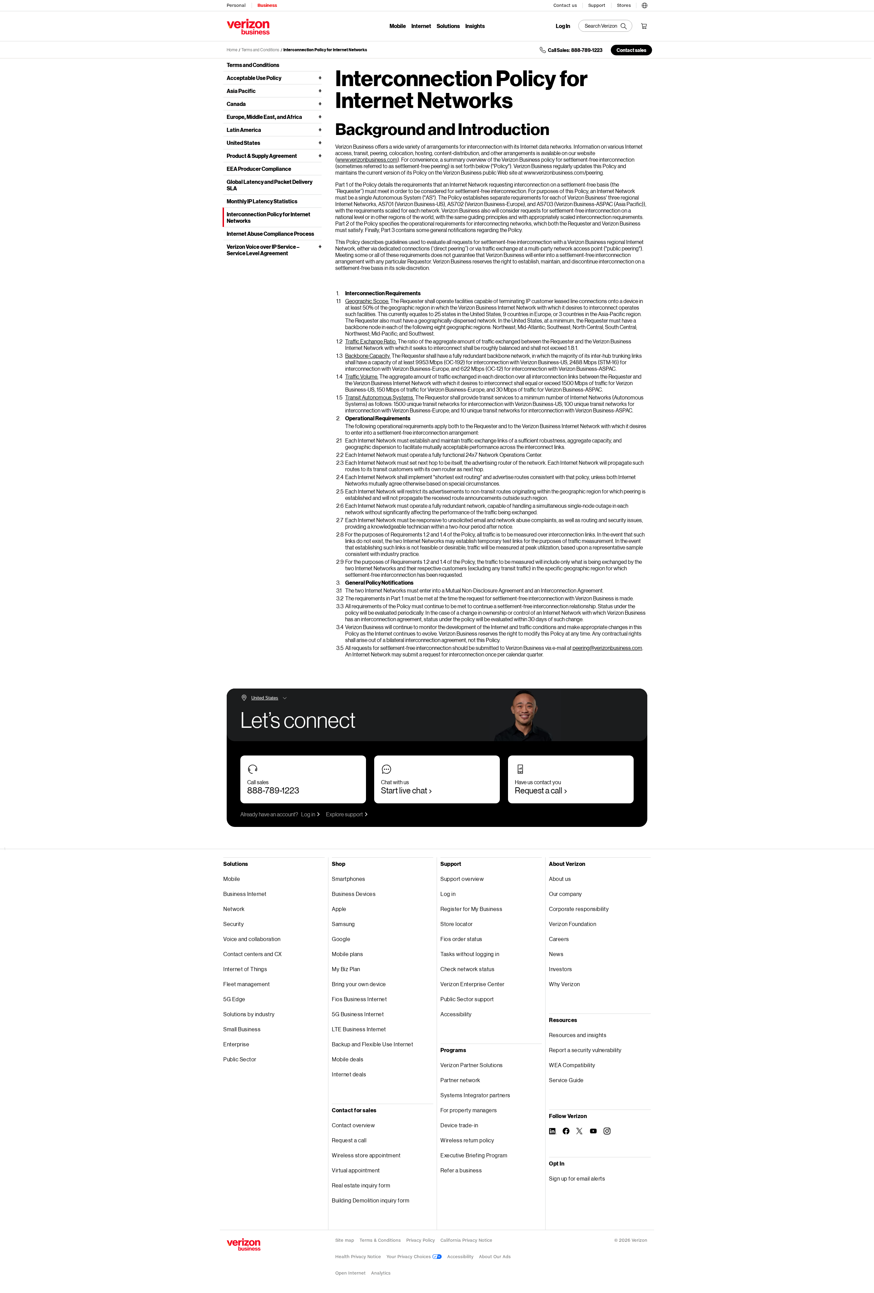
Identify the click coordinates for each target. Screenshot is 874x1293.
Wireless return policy (467, 1140)
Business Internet (245, 893)
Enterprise (236, 1044)
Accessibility (456, 1014)
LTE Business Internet (359, 1029)
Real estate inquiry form (361, 1185)
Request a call (538, 790)
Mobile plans (347, 954)
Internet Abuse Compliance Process (270, 233)
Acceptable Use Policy (254, 77)
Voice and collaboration (252, 939)
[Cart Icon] (643, 25)
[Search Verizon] (605, 26)
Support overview (462, 878)
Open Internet (350, 1273)
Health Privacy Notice (358, 1256)
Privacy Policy (420, 1240)
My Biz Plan (346, 969)
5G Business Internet (358, 1014)
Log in (308, 814)
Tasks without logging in (469, 954)
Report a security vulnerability (585, 1050)
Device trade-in (459, 1125)
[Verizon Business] (248, 27)
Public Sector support (467, 999)
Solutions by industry (249, 1014)
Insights (475, 26)
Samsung (343, 924)
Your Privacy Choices (409, 1256)
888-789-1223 (273, 790)
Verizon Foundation (572, 924)
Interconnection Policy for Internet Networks (325, 49)
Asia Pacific (241, 90)
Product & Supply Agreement (262, 155)
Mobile (398, 26)
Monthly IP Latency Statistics (262, 201)
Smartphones (348, 878)
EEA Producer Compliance (259, 168)
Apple (339, 909)
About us (560, 878)
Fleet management (246, 984)
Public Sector (239, 1059)
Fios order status (461, 939)
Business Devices (354, 893)
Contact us (565, 5)
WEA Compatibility (572, 1065)
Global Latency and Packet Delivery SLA (269, 184)
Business (267, 5)
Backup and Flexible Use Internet (372, 1044)
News (556, 954)
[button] (644, 4)
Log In (563, 26)
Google (341, 939)
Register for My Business (471, 909)
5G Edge (234, 999)
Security (233, 924)
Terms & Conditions (380, 1240)
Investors (560, 969)
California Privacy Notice (466, 1240)
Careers (559, 939)
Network (234, 909)
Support (596, 5)
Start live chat (404, 790)
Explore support (344, 814)
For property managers (468, 1110)
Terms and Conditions (260, 49)
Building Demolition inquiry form (370, 1200)
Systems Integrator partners (475, 1095)
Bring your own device (359, 984)
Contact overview (353, 1125)
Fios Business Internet (359, 999)
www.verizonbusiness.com (367, 159)
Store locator (456, 924)
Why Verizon (564, 984)
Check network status (467, 969)
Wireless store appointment (366, 1155)
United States (243, 142)
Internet (421, 26)
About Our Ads (495, 1256)
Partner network (460, 1080)
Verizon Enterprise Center (472, 984)
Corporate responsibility (579, 909)
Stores (624, 5)
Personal (236, 5)
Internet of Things (245, 969)
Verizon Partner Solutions (471, 1065)
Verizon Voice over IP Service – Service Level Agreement (263, 249)
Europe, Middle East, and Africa (264, 116)
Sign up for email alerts (577, 1178)
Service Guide (566, 1080)
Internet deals (349, 1074)
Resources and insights (577, 1035)
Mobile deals (347, 1059)
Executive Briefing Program (473, 1155)
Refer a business (461, 1170)
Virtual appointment (356, 1170)
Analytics (381, 1273)
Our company (565, 893)
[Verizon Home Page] (243, 1244)
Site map (344, 1240)
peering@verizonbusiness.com (607, 647)
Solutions (448, 26)
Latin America (244, 129)
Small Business (241, 1029)
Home (232, 49)
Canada (236, 103)
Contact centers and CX (252, 954)
